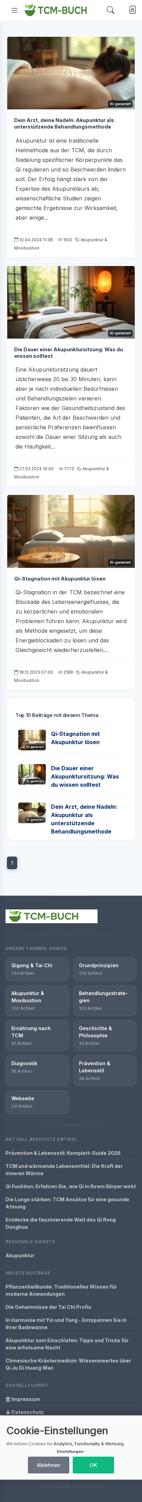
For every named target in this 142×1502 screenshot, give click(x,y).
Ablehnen (48, 1465)
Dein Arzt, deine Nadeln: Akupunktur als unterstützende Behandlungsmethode (64, 123)
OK (93, 1465)
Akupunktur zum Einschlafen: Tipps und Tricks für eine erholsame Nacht (67, 1343)
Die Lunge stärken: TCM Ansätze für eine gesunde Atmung (67, 1203)
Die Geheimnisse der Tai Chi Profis (48, 1307)
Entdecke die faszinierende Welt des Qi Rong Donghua (61, 1223)
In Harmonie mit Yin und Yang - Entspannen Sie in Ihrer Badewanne (66, 1323)
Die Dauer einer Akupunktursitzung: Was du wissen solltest (85, 776)
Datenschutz (27, 1412)
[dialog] (71, 1447)
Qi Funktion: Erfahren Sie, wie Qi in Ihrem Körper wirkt (71, 1186)
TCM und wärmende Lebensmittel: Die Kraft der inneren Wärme (64, 1169)
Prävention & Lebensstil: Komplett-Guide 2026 (63, 1153)
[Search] (110, 10)
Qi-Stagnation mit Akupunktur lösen (59, 579)
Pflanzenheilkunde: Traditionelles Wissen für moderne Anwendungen (61, 1290)
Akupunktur (20, 1255)
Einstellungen (70, 1451)
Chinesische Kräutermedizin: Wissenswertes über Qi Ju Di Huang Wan (68, 1364)
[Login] (131, 10)
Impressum (25, 1399)
